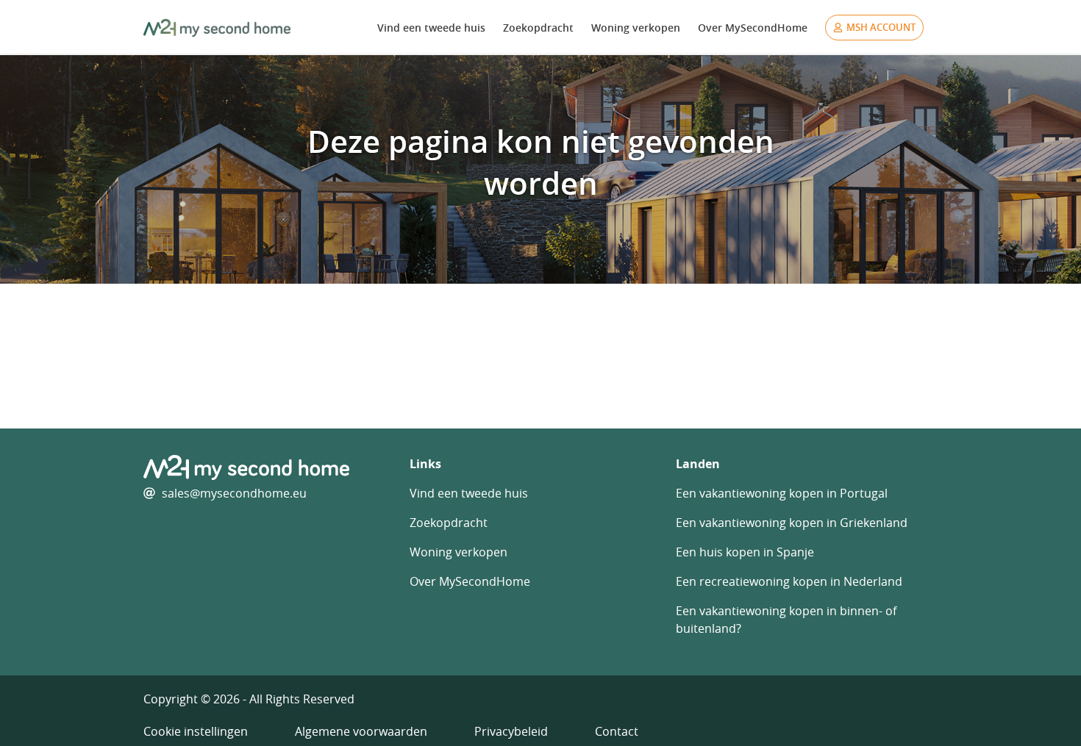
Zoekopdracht (538, 28)
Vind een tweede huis (431, 28)
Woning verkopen (635, 28)
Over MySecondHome (752, 28)
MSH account (881, 27)
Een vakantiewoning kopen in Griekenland (791, 522)
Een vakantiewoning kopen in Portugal (782, 493)
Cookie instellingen (195, 731)
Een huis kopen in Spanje (745, 552)
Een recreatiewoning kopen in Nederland (789, 581)
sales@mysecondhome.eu (234, 493)
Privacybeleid (511, 731)
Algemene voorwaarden (361, 731)
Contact (616, 731)
